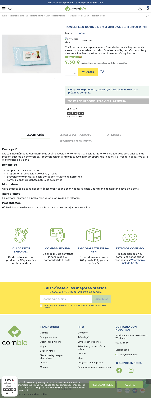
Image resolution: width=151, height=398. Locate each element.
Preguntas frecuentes (75, 141)
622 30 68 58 (122, 342)
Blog (80, 358)
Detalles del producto (75, 134)
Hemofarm (80, 33)
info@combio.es (129, 354)
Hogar (43, 346)
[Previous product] (146, 16)
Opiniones (114, 134)
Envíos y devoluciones (89, 342)
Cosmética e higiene (50, 342)
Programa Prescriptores (90, 362)
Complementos (48, 337)
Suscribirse (101, 299)
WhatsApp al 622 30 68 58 (133, 262)
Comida (44, 332)
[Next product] (148, 16)
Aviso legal (83, 337)
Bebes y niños (47, 350)
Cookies (82, 353)
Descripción (35, 134)
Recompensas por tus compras (94, 367)
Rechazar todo (102, 384)
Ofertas (44, 362)
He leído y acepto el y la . (75, 306)
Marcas (44, 367)
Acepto (130, 384)
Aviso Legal (69, 305)
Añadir (90, 71)
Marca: (69, 33)
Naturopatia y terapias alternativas (52, 356)
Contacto (83, 332)
